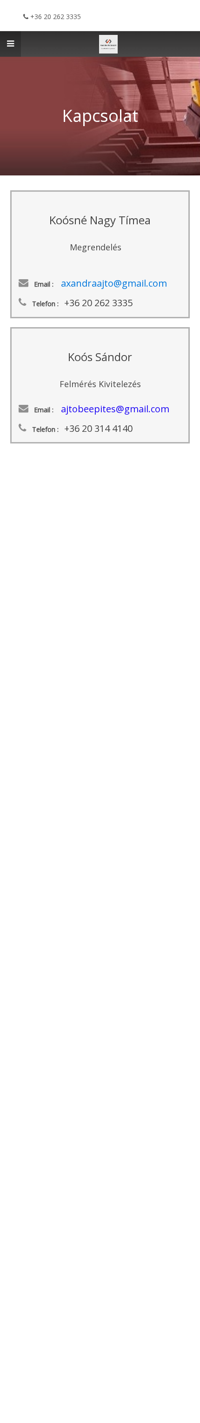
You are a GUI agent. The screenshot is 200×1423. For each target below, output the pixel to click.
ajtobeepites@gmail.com (115, 409)
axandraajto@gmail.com (114, 283)
